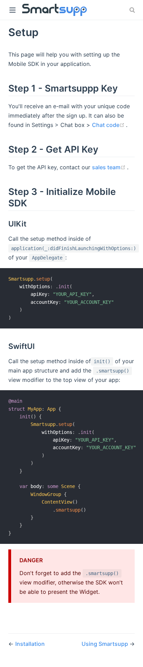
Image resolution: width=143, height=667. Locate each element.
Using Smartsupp (105, 643)
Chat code (109, 124)
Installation (30, 643)
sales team (109, 167)
